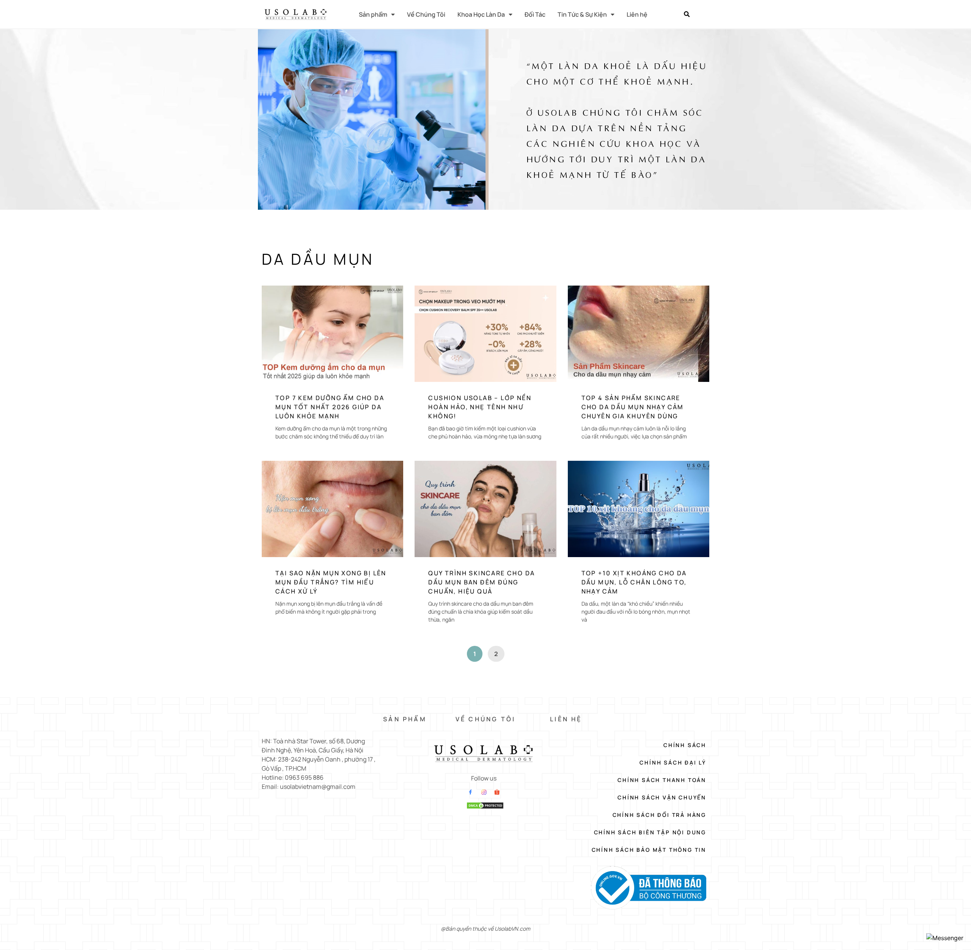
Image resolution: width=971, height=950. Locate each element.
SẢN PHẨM (405, 719)
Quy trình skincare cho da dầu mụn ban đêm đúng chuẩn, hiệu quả (481, 582)
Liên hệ (637, 14)
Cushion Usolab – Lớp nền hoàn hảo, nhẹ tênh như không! (479, 407)
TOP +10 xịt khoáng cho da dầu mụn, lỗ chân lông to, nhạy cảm (634, 582)
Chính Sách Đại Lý (672, 762)
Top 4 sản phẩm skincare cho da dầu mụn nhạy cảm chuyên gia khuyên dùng (632, 407)
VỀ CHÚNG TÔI (485, 719)
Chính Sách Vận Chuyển (661, 797)
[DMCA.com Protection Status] (485, 807)
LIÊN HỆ (566, 719)
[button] (686, 14)
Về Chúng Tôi (426, 14)
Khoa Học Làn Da (481, 14)
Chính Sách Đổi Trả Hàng (659, 814)
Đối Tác (535, 14)
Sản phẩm (373, 14)
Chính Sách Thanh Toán (661, 780)
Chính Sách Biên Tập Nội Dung (650, 832)
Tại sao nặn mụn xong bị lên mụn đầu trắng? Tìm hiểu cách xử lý (331, 582)
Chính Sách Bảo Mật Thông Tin (649, 849)
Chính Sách (684, 745)
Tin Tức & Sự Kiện (582, 14)
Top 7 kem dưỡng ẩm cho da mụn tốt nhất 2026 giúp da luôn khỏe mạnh (329, 407)
